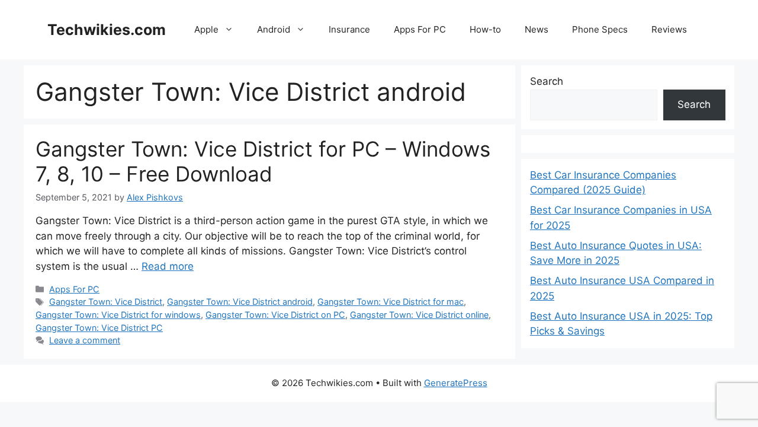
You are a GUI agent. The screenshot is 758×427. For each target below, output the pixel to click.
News (536, 29)
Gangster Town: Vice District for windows (118, 315)
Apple (206, 29)
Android (273, 29)
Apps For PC (420, 29)
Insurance (349, 29)
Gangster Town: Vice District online (419, 315)
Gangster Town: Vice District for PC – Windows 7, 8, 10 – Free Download (263, 161)
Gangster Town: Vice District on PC (275, 315)
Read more (168, 266)
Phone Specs (600, 29)
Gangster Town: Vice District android (240, 302)
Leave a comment (84, 340)
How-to (485, 29)
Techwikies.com (106, 30)
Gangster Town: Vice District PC (99, 328)
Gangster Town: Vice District (105, 302)
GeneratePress (455, 382)
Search (546, 81)
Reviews (669, 29)
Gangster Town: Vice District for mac (390, 302)
